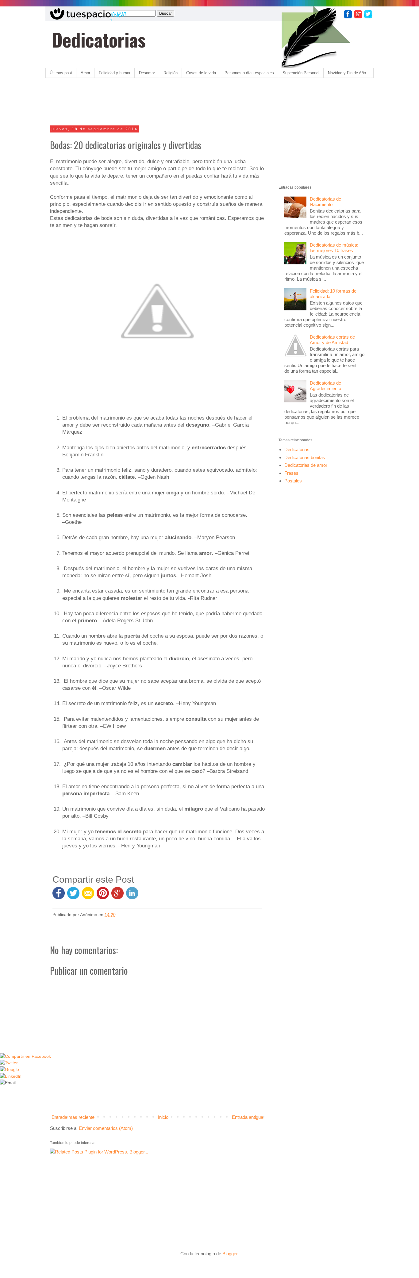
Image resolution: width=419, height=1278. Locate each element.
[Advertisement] (161, 102)
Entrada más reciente (73, 1117)
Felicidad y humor (114, 73)
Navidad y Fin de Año (347, 73)
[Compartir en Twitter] (73, 896)
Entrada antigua (247, 1117)
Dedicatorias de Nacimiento (325, 201)
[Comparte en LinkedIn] (10, 1076)
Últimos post (61, 73)
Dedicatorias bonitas (304, 457)
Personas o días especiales (249, 73)
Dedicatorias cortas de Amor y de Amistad (332, 339)
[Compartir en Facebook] (58, 896)
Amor (85, 73)
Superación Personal (301, 73)
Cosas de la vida (201, 73)
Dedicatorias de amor (305, 465)
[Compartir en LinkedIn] (132, 896)
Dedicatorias (99, 39)
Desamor (147, 73)
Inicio (163, 1117)
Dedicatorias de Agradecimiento (325, 385)
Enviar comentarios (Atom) (106, 1128)
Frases (291, 473)
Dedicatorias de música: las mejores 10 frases (334, 247)
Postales (293, 480)
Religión (170, 73)
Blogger (229, 1253)
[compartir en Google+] (118, 896)
